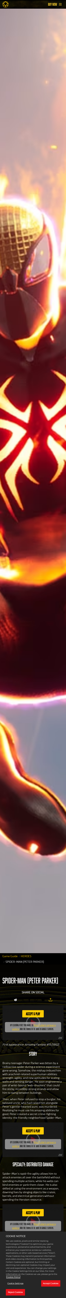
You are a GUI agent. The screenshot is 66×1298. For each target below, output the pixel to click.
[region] (33, 1265)
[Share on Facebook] (29, 1000)
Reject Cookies (15, 1292)
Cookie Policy (13, 1277)
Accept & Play (33, 1014)
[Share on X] (23, 1000)
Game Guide (10, 956)
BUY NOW (52, 4)
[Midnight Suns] (5, 4)
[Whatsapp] (36, 1000)
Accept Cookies (50, 1283)
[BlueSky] (43, 1000)
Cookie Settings (15, 1283)
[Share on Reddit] (15, 1000)
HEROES (26, 956)
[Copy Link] (50, 999)
